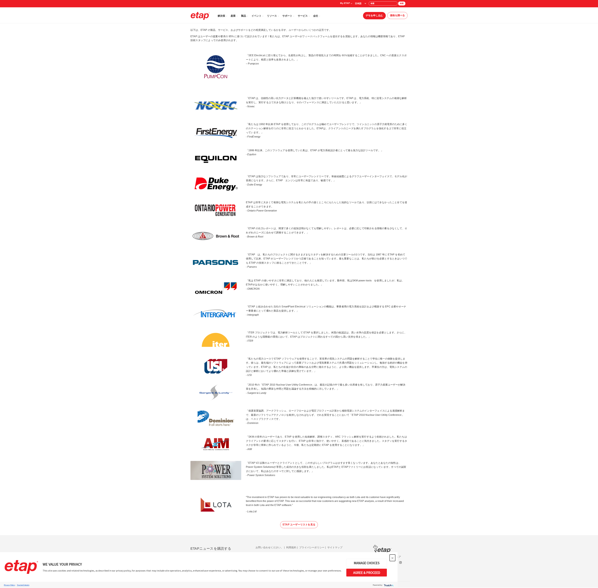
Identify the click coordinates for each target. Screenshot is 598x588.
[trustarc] (388, 585)
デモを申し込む (374, 15)
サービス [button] (303, 15)
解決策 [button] (221, 15)
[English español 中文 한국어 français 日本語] (360, 3)
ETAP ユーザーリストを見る (299, 524)
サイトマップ (334, 547)
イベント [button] (256, 15)
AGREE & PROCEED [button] (366, 572)
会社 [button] (315, 15)
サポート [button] (287, 15)
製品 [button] (243, 15)
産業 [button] (233, 15)
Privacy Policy (9, 585)
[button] (392, 557)
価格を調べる (397, 15)
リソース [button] (272, 15)
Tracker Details (23, 585)
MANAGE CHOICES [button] (367, 563)
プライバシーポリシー (311, 547)
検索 (402, 3)
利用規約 (291, 547)
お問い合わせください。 (269, 547)
